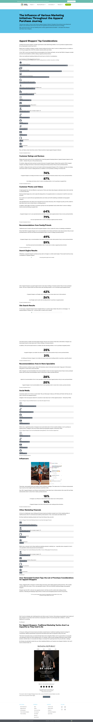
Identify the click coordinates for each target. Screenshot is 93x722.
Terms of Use (47, 720)
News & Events (36, 717)
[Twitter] (62, 707)
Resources (59, 4)
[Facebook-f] (62, 709)
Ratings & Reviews (23, 708)
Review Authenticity (57, 720)
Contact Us (49, 710)
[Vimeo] (65, 709)
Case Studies (36, 713)
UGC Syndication (23, 710)
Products (31, 4)
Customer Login (50, 706)
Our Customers (51, 4)
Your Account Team (37, 710)
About (35, 706)
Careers (35, 708)
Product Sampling (23, 713)
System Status (50, 713)
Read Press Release (71, 1)
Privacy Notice (52, 720)
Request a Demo (50, 708)
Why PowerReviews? (40, 4)
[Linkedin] (65, 707)
